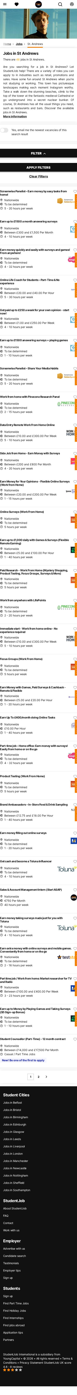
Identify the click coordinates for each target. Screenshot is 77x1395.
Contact (8, 1223)
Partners (8, 1339)
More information (15, 116)
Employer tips (12, 1270)
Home (7, 44)
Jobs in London (13, 1153)
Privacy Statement (31, 1362)
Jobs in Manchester (15, 1161)
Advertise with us (14, 1248)
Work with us (11, 1230)
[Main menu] (4, 4)
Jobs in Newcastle (14, 1168)
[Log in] (72, 4)
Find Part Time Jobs (16, 1303)
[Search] (62, 4)
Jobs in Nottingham (15, 1175)
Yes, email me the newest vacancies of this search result (39, 132)
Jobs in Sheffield (13, 1182)
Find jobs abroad (13, 1325)
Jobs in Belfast (12, 1102)
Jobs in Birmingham (15, 1117)
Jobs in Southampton (16, 1190)
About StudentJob (14, 1208)
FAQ (5, 1215)
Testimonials (11, 1263)
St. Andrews (35, 44)
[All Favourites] (16, 4)
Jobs (19, 44)
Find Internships (13, 1318)
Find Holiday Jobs (14, 1310)
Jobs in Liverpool (14, 1146)
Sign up (8, 1277)
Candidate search (14, 1255)
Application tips (13, 1332)
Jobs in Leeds (12, 1139)
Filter (36, 153)
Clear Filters (38, 176)
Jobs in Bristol (12, 1110)
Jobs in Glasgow (13, 1131)
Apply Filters (38, 167)
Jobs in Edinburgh (14, 1124)
